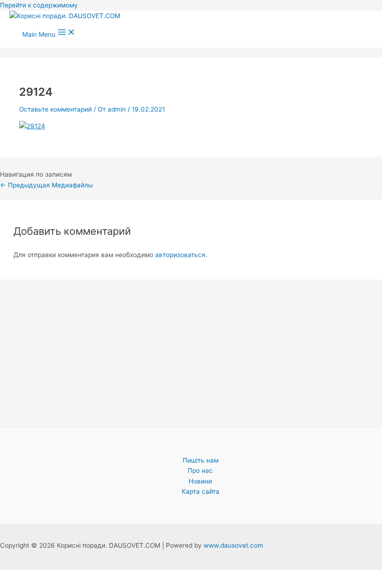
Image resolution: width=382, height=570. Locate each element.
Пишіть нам (200, 460)
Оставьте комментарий (55, 109)
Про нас (200, 470)
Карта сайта (200, 491)
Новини (200, 481)
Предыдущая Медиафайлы (46, 185)
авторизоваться (180, 254)
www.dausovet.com (233, 545)
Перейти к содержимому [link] (39, 5)
